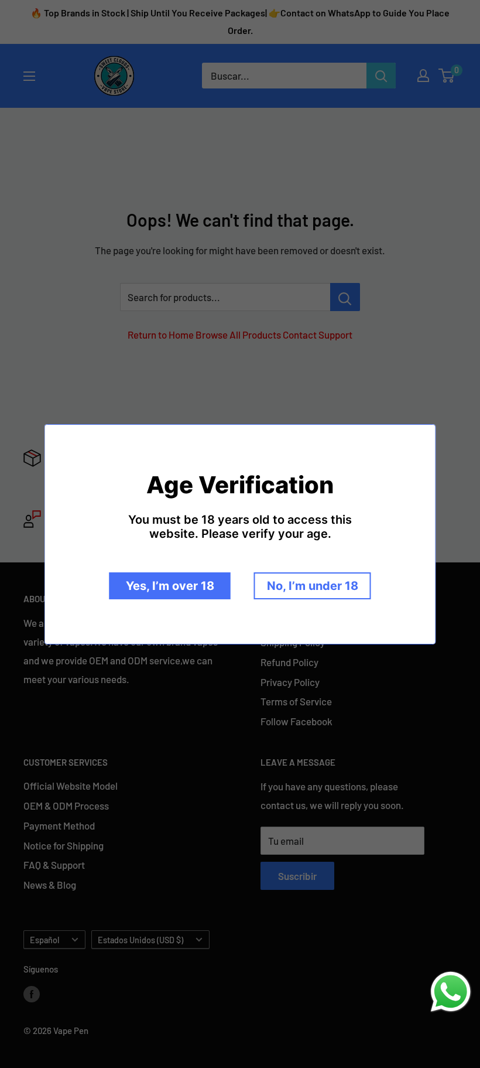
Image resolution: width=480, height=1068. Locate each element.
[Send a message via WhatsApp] (450, 991)
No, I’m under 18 (312, 586)
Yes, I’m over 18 (170, 586)
